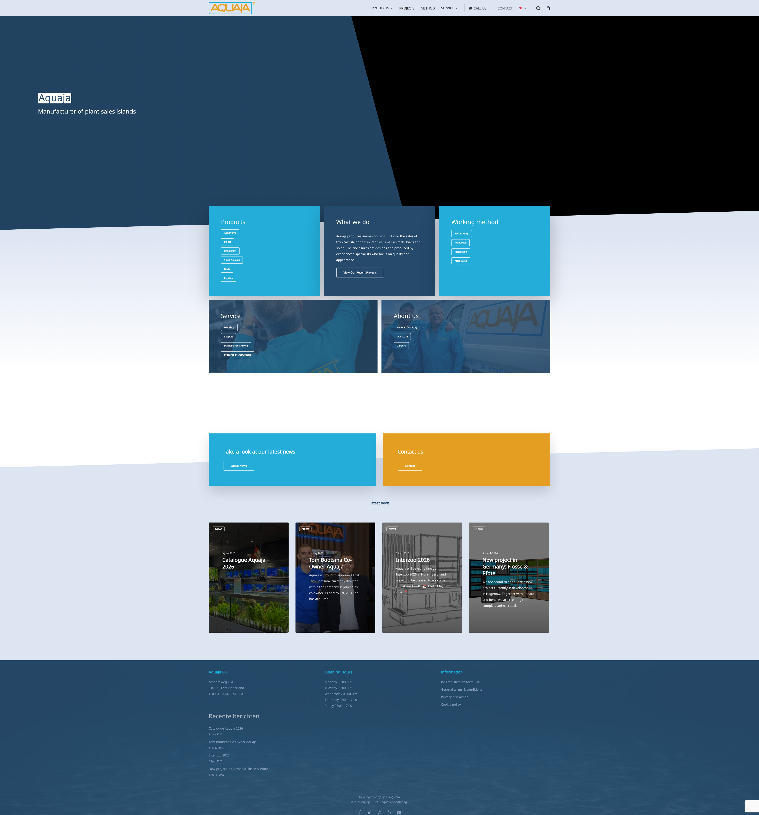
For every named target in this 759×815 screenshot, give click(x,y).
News (218, 529)
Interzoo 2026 (219, 755)
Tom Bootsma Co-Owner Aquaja (233, 742)
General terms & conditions (461, 689)
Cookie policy (451, 704)
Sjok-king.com (390, 797)
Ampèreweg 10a (221, 682)
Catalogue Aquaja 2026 (226, 728)
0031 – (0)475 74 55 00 (228, 694)
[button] (230, 232)
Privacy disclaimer (454, 697)
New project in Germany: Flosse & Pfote (238, 769)
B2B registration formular (460, 682)
